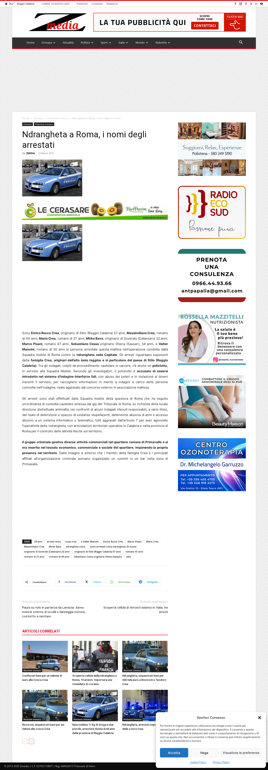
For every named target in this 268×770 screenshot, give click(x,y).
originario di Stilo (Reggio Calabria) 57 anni (97, 551)
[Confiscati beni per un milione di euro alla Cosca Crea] (45, 656)
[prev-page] (24, 741)
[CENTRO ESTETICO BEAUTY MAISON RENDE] (212, 401)
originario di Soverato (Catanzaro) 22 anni (47, 551)
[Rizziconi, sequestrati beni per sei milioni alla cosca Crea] (45, 705)
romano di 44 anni (59, 556)
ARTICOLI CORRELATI (41, 631)
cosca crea (70, 541)
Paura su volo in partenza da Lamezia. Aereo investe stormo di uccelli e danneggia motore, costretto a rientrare (53, 612)
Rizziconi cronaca (32, 670)
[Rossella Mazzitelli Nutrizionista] (212, 338)
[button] (260, 718)
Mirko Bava (55, 546)
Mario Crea (152, 541)
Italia (122, 42)
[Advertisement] (134, 80)
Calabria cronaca (81, 670)
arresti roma (54, 541)
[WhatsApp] (256, 3)
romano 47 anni (134, 551)
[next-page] (31, 741)
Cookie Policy (198, 762)
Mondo (140, 42)
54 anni (38, 541)
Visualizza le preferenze (241, 753)
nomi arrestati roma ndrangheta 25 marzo (113, 546)
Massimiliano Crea (34, 546)
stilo (128, 556)
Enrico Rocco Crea (113, 541)
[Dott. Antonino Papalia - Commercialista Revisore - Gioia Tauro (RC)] (212, 275)
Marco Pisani (135, 541)
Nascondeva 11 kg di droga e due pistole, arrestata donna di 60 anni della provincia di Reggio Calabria (93, 729)
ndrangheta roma (75, 546)
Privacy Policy (221, 762)
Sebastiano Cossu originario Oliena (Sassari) (98, 556)
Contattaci (97, 3)
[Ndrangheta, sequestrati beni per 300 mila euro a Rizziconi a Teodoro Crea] (145, 656)
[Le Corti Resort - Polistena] (212, 149)
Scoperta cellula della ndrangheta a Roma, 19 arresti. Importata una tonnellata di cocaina (94, 680)
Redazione (112, 3)
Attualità (68, 42)
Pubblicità (82, 3)
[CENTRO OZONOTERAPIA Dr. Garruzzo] (212, 464)
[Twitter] (251, 3)
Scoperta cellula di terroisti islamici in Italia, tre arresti (135, 610)
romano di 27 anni (34, 556)
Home (30, 42)
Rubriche (161, 42)
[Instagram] (240, 3)
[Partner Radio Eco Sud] (212, 212)
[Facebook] (235, 3)
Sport (104, 42)
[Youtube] (261, 3)
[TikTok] (246, 3)
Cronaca (47, 42)
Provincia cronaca (57, 118)
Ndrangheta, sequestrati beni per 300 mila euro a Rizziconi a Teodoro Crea (144, 680)
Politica (85, 42)
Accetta (174, 753)
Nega (204, 753)
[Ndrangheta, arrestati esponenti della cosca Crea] (145, 705)
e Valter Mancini (90, 541)
